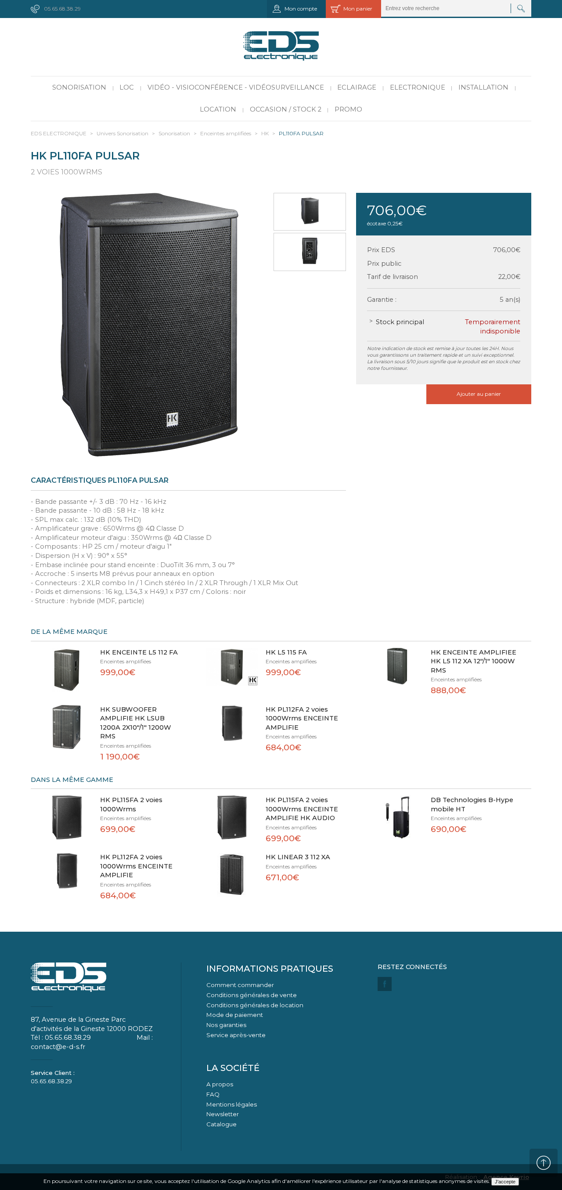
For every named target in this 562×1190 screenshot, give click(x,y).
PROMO (348, 109)
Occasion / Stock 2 (285, 109)
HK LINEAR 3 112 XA (298, 857)
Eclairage (356, 87)
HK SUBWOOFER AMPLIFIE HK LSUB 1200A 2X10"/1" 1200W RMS (135, 723)
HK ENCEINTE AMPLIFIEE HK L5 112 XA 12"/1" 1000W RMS (473, 661)
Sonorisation (79, 87)
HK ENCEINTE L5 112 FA (139, 652)
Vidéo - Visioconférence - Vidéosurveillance (236, 87)
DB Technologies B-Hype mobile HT (472, 804)
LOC (126, 87)
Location (218, 109)
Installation (483, 87)
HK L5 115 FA (286, 652)
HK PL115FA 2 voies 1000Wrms (131, 804)
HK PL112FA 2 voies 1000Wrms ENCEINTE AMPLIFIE (302, 718)
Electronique (417, 87)
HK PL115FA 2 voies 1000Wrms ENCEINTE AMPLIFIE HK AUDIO (302, 809)
